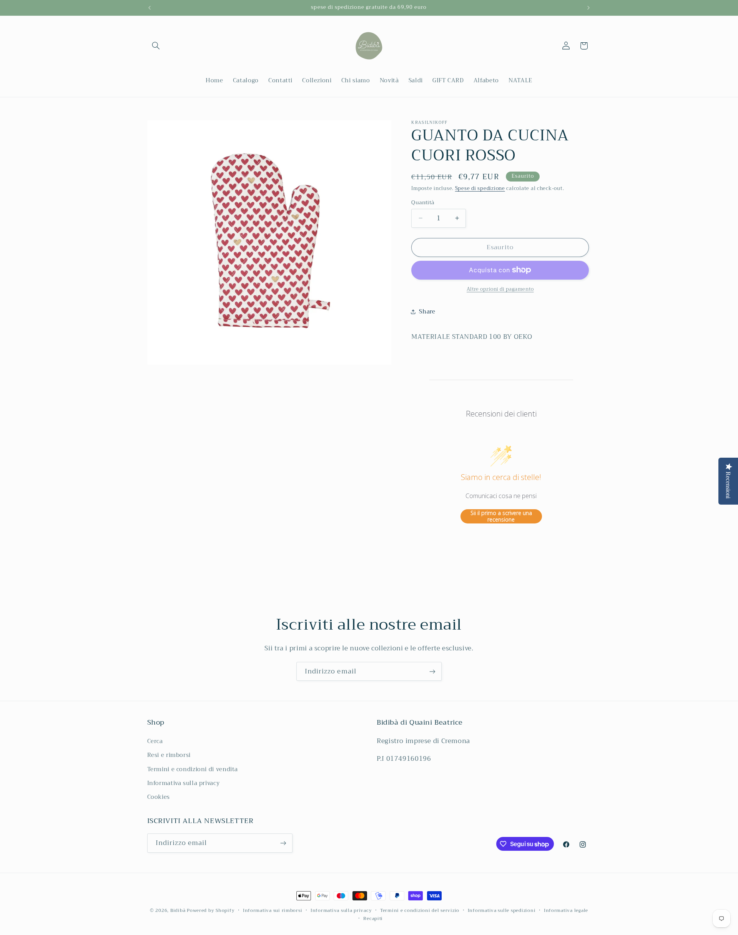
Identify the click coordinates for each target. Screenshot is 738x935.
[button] (156, 46)
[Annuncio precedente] (149, 7)
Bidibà (177, 910)
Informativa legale (566, 910)
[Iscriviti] (432, 671)
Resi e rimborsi (169, 755)
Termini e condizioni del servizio (419, 910)
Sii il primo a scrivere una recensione (501, 516)
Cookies (158, 797)
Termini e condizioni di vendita (192, 769)
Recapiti (373, 918)
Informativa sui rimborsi (273, 910)
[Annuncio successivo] (588, 7)
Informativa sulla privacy (183, 783)
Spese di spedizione (480, 188)
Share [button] (427, 312)
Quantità (422, 202)
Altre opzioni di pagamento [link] (500, 289)
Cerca (155, 741)
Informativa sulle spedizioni (502, 910)
